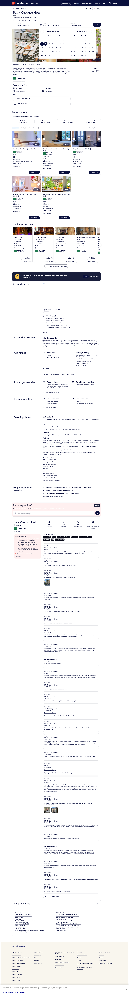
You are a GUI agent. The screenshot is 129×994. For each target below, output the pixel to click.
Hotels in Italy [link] (15, 969)
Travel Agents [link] (58, 967)
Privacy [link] (79, 957)
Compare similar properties (58, 266)
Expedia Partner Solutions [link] (62, 962)
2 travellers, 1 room (76, 25)
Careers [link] (101, 957)
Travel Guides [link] (102, 960)
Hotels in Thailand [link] (16, 971)
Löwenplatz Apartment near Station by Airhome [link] (29, 930)
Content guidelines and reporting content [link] (86, 964)
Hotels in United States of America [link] (21, 957)
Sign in (115, 3)
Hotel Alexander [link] (20, 925)
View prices (34, 172)
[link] (96, 8)
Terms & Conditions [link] (82, 955)
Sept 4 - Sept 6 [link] (90, 122)
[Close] (126, 989)
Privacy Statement (8, 992)
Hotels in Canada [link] (16, 966)
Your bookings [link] (37, 955)
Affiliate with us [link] (59, 956)
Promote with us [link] (59, 965)
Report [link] (19, 556)
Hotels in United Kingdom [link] (18, 963)
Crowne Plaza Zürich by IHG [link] (23, 914)
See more (45, 332)
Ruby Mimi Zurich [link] (61, 919)
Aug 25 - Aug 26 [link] (45, 122)
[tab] (18, 908)
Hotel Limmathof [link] (61, 930)
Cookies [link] (79, 960)
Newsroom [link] (58, 959)
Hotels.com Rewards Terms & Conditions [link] (84, 968)
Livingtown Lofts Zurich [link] (22, 924)
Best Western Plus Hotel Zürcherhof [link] (67, 927)
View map (46, 311)
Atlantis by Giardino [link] (21, 927)
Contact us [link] (36, 960)
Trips (104, 3)
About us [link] (101, 955)
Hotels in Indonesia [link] (17, 974)
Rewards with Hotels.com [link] (105, 963)
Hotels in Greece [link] (16, 980)
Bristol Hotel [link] (60, 913)
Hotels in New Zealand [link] (18, 960)
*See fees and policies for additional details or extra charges (58, 374)
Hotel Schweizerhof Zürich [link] (64, 921)
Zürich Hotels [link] (28, 938)
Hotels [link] (14, 938)
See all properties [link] (21, 8)
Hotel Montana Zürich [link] (21, 922)
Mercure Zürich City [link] (21, 932)
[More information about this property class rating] (17, 15)
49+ (97, 60)
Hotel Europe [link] (19, 917)
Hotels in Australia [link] (16, 955)
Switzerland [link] (20, 938)
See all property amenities (51, 392)
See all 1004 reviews (52, 896)
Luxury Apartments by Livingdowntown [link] (68, 925)
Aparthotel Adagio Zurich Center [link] (25, 921)
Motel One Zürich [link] (20, 928)
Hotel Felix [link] (18, 919)
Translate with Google (50, 713)
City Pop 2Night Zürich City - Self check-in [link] (68, 924)
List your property (87, 3)
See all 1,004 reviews (19, 81)
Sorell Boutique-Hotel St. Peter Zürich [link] (67, 916)
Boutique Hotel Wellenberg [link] (64, 917)
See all (15, 94)
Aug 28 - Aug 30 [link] (68, 122)
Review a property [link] (38, 963)
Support (97, 3)
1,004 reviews (18, 531)
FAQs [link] (35, 957)
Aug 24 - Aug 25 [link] (22, 122)
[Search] (97, 513)
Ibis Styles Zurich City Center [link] (23, 916)
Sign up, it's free (94, 276)
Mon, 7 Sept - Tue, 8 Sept (51, 25)
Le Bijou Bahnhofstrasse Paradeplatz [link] (67, 914)
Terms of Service (19, 992)
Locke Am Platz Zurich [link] (62, 922)
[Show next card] (100, 245)
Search (97, 25)
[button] (45, 40)
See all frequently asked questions (53, 496)
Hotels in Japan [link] (16, 977)
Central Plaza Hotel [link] (21, 913)
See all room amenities (50, 407)
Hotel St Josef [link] (60, 928)
